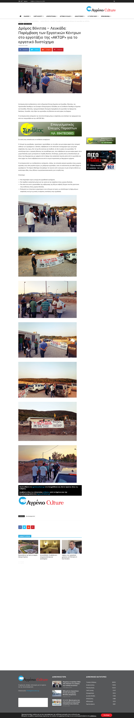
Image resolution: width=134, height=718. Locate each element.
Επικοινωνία (105, 16)
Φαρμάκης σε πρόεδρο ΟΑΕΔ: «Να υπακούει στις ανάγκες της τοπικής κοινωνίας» (72, 683)
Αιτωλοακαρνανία (30, 516)
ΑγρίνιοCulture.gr (43, 494)
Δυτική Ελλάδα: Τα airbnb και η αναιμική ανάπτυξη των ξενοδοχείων (48, 556)
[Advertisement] (50, 98)
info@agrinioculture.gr (32, 691)
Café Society (38, 16)
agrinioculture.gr (38, 487)
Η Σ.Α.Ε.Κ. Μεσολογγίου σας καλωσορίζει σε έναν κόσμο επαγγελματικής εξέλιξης (71, 702)
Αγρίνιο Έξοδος (65, 16)
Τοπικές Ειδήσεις (34, 21)
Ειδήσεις (26, 16)
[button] (114, 1)
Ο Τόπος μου (92, 16)
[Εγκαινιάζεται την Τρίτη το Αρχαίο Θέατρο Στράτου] (28, 547)
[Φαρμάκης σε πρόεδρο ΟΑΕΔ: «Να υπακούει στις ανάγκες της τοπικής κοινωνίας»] (56, 684)
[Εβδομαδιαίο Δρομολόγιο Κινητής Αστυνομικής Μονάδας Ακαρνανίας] (56, 693)
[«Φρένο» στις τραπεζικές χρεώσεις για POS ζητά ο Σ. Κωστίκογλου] (72, 547)
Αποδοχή (106, 715)
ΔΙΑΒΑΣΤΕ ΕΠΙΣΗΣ (24, 536)
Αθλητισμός (79, 16)
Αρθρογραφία (51, 16)
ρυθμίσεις (93, 716)
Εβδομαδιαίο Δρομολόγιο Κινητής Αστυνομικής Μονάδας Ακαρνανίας (71, 692)
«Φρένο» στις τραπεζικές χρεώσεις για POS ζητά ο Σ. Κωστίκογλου (69, 556)
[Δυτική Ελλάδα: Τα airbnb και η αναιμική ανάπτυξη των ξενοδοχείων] (50, 547)
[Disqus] (50, 592)
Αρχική (20, 21)
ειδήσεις (46, 492)
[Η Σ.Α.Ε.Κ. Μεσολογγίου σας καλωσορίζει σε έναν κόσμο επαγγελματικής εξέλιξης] (56, 702)
